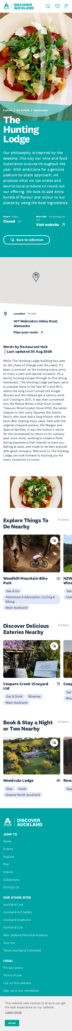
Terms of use (12, 975)
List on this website (17, 983)
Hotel (22, 789)
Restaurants (41, 110)
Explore (7, 110)
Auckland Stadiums (17, 920)
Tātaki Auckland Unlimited (22, 950)
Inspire (8, 872)
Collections (11, 880)
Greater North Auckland (23, 795)
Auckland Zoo (13, 927)
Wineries (34, 696)
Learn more (13, 1012)
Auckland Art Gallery (18, 912)
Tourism (9, 943)
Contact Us (11, 887)
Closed (9, 221)
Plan (6, 864)
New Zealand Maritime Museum (25, 935)
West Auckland (16, 607)
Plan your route (26, 332)
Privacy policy (13, 968)
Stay (9, 789)
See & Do (12, 591)
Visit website (47, 224)
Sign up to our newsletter (21, 990)
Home (7, 841)
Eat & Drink (22, 110)
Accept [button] (12, 1023)
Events (8, 849)
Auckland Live (13, 904)
